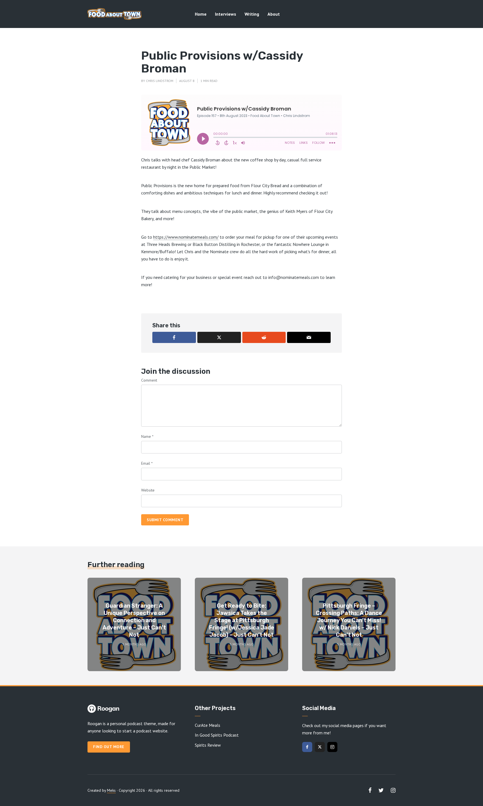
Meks (111, 790)
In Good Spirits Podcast (217, 735)
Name (147, 436)
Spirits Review (208, 745)
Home (201, 14)
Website (148, 490)
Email (147, 463)
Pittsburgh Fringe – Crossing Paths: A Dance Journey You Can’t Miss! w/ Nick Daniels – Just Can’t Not (349, 620)
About (273, 14)
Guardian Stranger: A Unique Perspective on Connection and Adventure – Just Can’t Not (134, 620)
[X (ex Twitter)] (320, 747)
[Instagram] (332, 747)
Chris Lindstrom (159, 81)
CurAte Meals (207, 725)
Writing (252, 14)
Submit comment (165, 519)
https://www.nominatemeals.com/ (186, 237)
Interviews (225, 14)
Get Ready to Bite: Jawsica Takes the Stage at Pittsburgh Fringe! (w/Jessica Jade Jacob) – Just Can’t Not (241, 620)
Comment (149, 380)
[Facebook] (307, 747)
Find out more (108, 746)
